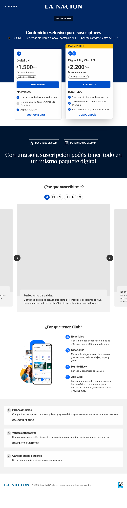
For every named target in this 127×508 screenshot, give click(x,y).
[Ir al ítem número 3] (60, 197)
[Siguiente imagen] (109, 258)
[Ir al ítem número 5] (73, 197)
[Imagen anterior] (17, 258)
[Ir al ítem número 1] (47, 197)
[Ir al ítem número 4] (66, 197)
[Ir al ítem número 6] (80, 197)
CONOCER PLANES (23, 420)
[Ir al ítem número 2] (53, 197)
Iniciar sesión (63, 18)
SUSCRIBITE (38, 84)
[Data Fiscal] (120, 485)
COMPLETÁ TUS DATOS (25, 443)
